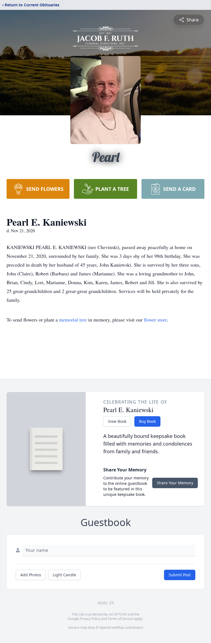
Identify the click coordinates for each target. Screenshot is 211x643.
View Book (117, 421)
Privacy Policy (90, 618)
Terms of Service (120, 618)
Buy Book (147, 421)
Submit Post (180, 574)
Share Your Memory (175, 482)
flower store (155, 319)
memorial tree (73, 319)
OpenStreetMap (111, 627)
